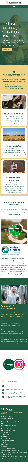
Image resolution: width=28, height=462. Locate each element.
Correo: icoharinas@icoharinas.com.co (14, 389)
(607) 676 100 (11, 385)
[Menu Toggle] (14, 6)
